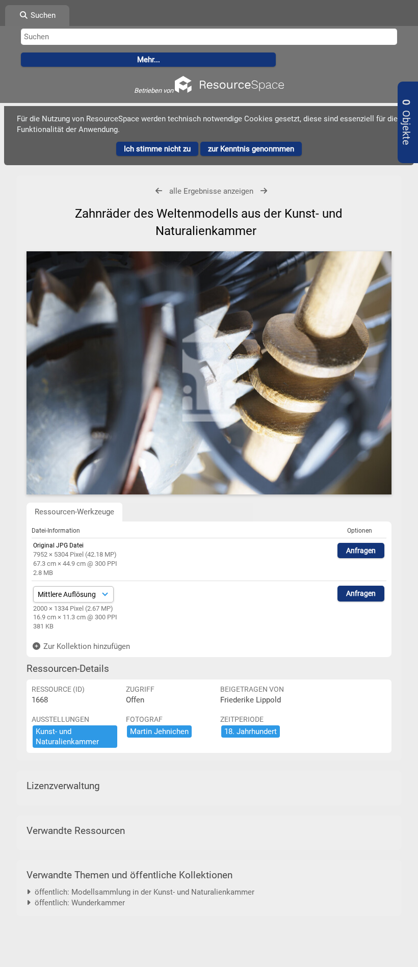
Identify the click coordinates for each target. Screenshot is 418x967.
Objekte (406, 122)
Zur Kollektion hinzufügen (85, 646)
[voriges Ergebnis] (158, 191)
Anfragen (361, 550)
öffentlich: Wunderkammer (78, 902)
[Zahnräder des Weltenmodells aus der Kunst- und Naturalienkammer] (209, 373)
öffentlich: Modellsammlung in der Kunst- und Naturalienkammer (142, 892)
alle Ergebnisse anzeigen (211, 191)
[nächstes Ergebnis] (263, 191)
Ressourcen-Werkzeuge (74, 511)
